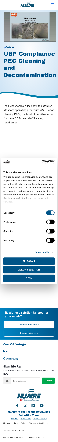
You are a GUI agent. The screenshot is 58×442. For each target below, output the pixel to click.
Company (10, 358)
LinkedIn (33, 405)
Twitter (25, 405)
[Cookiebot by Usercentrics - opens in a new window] (42, 162)
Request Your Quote (29, 324)
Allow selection (29, 269)
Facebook (17, 405)
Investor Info (26, 419)
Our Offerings (14, 344)
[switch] (50, 222)
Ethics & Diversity (40, 419)
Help (6, 351)
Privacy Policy (19, 423)
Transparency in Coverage (14, 430)
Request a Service (29, 333)
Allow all (29, 261)
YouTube (41, 405)
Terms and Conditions (38, 423)
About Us (14, 419)
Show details (42, 252)
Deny (29, 278)
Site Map (6, 423)
